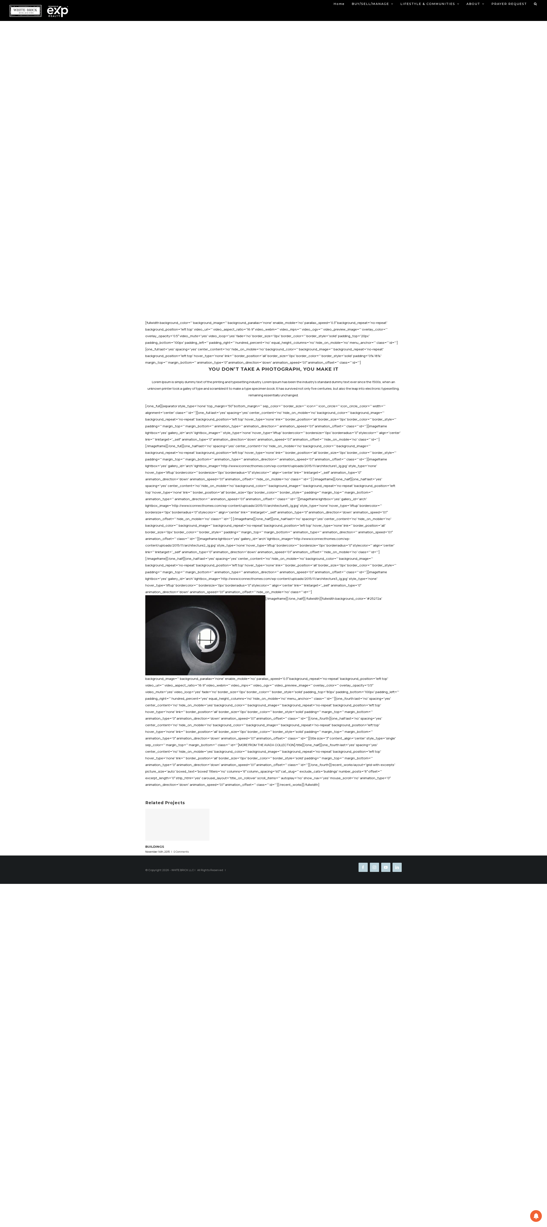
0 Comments (181, 852)
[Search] (535, 3)
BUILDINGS (154, 847)
